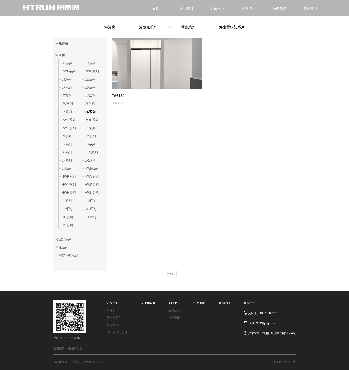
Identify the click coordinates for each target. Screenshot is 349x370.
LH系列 (67, 168)
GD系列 (90, 208)
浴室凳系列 (148, 26)
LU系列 (90, 95)
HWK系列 (92, 192)
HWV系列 (92, 176)
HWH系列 (69, 192)
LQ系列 (90, 63)
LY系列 (90, 103)
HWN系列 (92, 168)
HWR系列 (69, 176)
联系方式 (249, 303)
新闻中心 (174, 303)
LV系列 (67, 136)
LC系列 (90, 200)
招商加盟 (279, 8)
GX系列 (90, 217)
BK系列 (67, 63)
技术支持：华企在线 (283, 362)
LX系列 (67, 144)
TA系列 (90, 111)
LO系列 (90, 87)
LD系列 (67, 208)
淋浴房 (109, 26)
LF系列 (67, 160)
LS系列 (90, 144)
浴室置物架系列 (232, 26)
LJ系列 (66, 79)
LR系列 (90, 160)
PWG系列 (69, 127)
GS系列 (67, 225)
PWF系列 (92, 119)
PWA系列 (68, 71)
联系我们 (310, 8)
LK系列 (90, 127)
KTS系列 (91, 152)
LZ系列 (67, 111)
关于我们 (186, 8)
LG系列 (67, 152)
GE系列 (67, 217)
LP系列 (67, 87)
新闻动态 (248, 8)
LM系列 (90, 136)
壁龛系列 (188, 26)
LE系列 (90, 79)
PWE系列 (69, 119)
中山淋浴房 (75, 348)
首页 (155, 8)
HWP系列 (92, 184)
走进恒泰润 (148, 303)
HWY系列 (69, 184)
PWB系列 (92, 71)
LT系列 (66, 95)
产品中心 (217, 8)
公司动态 (174, 310)
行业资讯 (174, 317)
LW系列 (67, 103)
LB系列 (67, 200)
